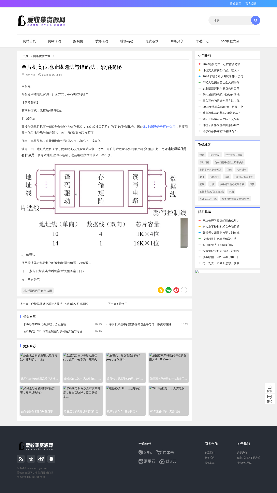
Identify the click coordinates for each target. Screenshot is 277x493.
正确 (229, 169)
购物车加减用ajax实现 (212, 191)
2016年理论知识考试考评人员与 (223, 76)
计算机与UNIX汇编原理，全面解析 (44, 324)
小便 (212, 184)
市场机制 (214, 176)
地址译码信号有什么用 (159, 126)
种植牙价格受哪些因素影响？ (221, 125)
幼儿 (202, 176)
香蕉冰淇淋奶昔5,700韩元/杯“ (221, 113)
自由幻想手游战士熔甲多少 (229, 162)
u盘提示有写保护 (244, 176)
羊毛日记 (202, 41)
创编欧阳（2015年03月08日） (222, 257)
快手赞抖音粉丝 (234, 155)
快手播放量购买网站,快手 (235, 198)
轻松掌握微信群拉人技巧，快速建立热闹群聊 (59, 304)
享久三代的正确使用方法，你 (221, 100)
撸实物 (78, 41)
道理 (227, 176)
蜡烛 (202, 155)
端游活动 (126, 41)
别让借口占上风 (208, 198)
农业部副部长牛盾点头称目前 (221, 88)
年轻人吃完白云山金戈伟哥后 (221, 82)
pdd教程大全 (230, 41)
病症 (202, 184)
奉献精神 (204, 162)
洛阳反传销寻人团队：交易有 (221, 119)
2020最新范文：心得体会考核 (221, 64)
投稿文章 (210, 462)
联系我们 (210, 452)
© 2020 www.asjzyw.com (32, 468)
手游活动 (101, 41)
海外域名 (242, 169)
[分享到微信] (168, 290)
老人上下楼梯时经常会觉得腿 (221, 226)
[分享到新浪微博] (176, 290)
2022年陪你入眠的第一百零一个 (223, 107)
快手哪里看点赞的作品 (232, 184)
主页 (25, 56)
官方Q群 (250, 3)
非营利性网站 (244, 462)
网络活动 (54, 41)
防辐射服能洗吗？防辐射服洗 (221, 94)
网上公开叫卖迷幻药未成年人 (221, 220)
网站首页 (29, 41)
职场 (231, 191)
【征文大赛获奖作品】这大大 (221, 70)
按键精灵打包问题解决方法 (220, 239)
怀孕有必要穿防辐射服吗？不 (221, 131)
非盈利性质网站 (44, 472)
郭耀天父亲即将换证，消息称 (221, 232)
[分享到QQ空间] (161, 290)
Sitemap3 (215, 155)
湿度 (251, 184)
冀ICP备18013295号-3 (31, 476)
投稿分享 (235, 3)
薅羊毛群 (210, 457)
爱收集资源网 (25, 472)
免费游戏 (151, 41)
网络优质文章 (41, 56)
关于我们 (242, 452)
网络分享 (177, 41)
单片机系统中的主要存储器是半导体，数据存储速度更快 (142, 324)
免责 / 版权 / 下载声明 (248, 457)
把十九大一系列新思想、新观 (221, 263)
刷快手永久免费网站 (210, 169)
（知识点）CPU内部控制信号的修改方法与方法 (52, 331)
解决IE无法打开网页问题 (218, 245)
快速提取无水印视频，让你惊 (221, 251)
